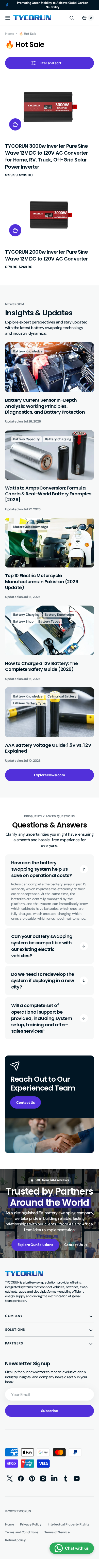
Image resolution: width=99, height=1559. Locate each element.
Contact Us (25, 1102)
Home (9, 33)
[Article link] (49, 383)
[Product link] (49, 127)
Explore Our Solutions (35, 1244)
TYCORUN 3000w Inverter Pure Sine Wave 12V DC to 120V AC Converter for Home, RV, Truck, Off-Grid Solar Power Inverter (46, 156)
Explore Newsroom (49, 775)
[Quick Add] (15, 124)
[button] (7, 17)
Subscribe (49, 1410)
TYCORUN (23, 1511)
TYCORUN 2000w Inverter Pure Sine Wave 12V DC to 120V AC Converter (46, 255)
